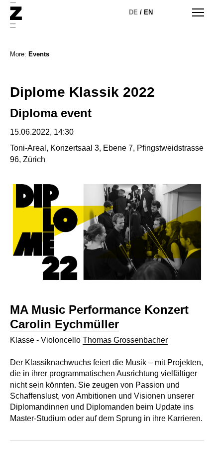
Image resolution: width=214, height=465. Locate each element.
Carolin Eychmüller (64, 324)
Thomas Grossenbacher (125, 340)
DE (133, 12)
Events (38, 54)
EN (148, 12)
